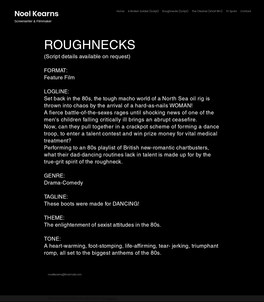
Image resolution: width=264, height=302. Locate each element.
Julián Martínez (69, 298)
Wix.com (111, 298)
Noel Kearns (36, 13)
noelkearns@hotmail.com (65, 274)
